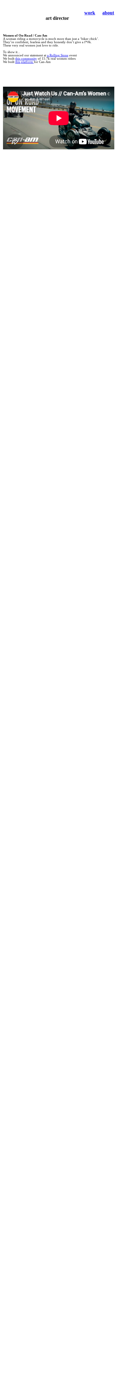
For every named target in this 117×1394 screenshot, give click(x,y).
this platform (24, 62)
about (108, 12)
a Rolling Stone (57, 55)
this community (26, 58)
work (89, 12)
